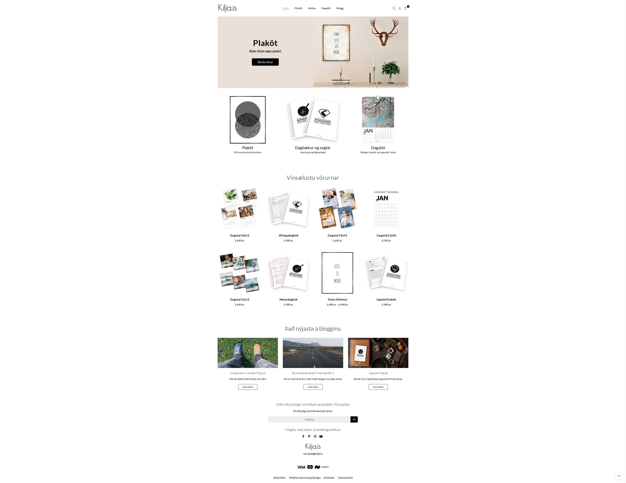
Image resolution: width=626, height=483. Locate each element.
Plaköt (298, 8)
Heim (286, 8)
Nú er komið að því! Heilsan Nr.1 (313, 373)
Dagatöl (326, 8)
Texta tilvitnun (337, 299)
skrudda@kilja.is (313, 453)
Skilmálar (329, 477)
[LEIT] (394, 8)
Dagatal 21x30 (386, 235)
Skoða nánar (265, 62)
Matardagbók (289, 299)
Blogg (340, 8)
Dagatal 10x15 (239, 235)
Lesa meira (247, 387)
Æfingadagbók (288, 235)
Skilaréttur (279, 477)
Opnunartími (345, 477)
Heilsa (312, 8)
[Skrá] (354, 419)
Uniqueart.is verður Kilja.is (248, 373)
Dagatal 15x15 (239, 299)
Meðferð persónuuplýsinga (304, 477)
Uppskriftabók (386, 299)
